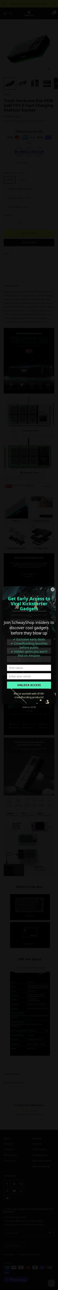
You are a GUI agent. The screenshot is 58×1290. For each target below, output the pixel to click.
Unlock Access (29, 685)
